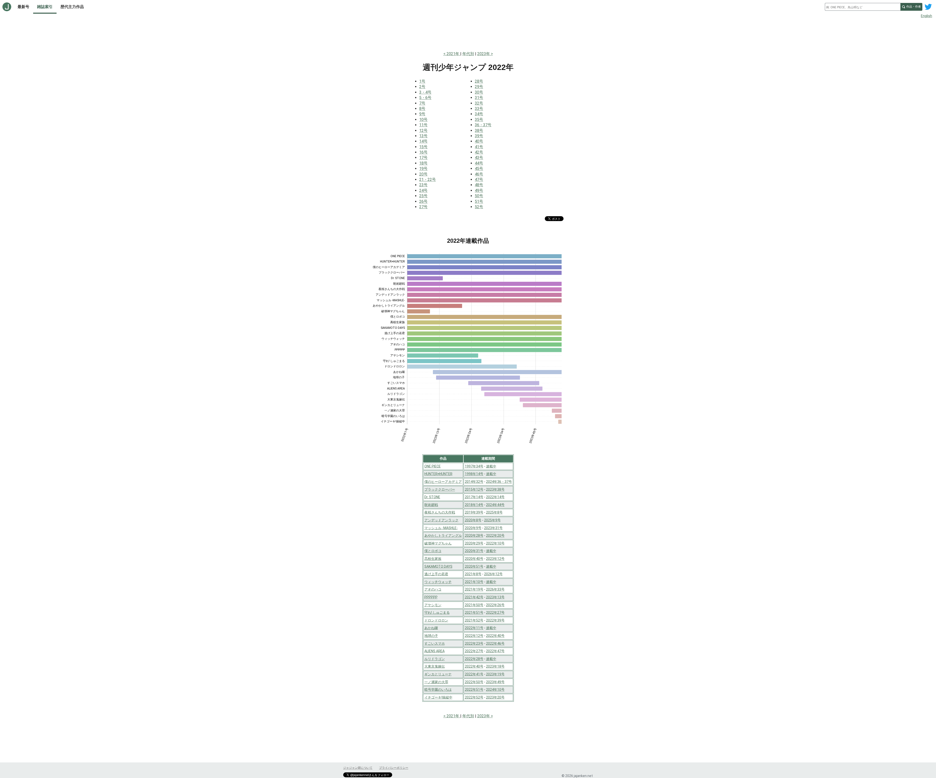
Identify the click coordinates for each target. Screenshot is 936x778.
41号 (479, 147)
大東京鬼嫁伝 (434, 666)
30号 (479, 92)
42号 (479, 152)
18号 (423, 163)
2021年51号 (474, 612)
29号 (479, 86)
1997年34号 (474, 466)
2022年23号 (474, 643)
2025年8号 (494, 512)
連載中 (491, 466)
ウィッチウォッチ (438, 582)
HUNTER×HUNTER (438, 474)
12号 (423, 130)
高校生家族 (432, 559)
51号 (479, 201)
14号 (423, 141)
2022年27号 (495, 612)
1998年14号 (474, 474)
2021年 (453, 53)
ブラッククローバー (439, 489)
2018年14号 (474, 505)
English (926, 16)
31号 (479, 97)
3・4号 (425, 92)
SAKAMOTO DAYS (438, 566)
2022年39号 (495, 620)
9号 (422, 114)
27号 (423, 206)
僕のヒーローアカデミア (443, 482)
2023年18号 (495, 666)
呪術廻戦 (431, 505)
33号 (479, 108)
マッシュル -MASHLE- (441, 528)
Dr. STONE (432, 497)
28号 (479, 81)
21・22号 (427, 179)
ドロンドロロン (436, 620)
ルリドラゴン (434, 659)
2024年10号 (495, 689)
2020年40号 (474, 559)
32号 (479, 103)
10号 (423, 119)
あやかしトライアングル (443, 535)
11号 (423, 125)
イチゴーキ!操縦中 (438, 697)
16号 (423, 152)
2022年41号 (474, 674)
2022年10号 (495, 543)
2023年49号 (495, 682)
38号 (479, 130)
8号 (422, 108)
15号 (423, 147)
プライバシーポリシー (393, 767)
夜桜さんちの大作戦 (439, 512)
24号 (423, 190)
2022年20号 (495, 535)
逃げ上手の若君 (436, 574)
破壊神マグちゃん (438, 543)
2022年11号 (474, 628)
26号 (423, 201)
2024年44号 (495, 505)
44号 (479, 163)
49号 (479, 190)
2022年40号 (495, 636)
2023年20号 (495, 697)
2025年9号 (492, 520)
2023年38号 (495, 489)
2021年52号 (474, 620)
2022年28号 (474, 659)
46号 (479, 174)
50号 (479, 196)
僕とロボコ (432, 551)
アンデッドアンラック (441, 520)
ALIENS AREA (434, 651)
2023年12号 (495, 559)
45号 (479, 168)
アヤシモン (432, 605)
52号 (479, 206)
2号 (422, 86)
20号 (423, 174)
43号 (479, 157)
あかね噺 (431, 628)
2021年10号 (474, 582)
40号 (479, 141)
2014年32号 (474, 482)
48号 (479, 185)
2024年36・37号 (499, 482)
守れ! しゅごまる (437, 612)
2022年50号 (474, 682)
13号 (423, 136)
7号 (422, 103)
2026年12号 (493, 574)
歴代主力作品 (72, 6)
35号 (479, 119)
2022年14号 (495, 497)
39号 (479, 136)
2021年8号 (473, 574)
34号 (479, 114)
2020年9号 (473, 528)
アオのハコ (432, 589)
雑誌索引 (45, 6)
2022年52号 (474, 697)
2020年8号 (473, 520)
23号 (423, 185)
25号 (423, 196)
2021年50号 (474, 605)
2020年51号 (474, 566)
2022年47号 (495, 651)
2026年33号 (495, 589)
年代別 (468, 53)
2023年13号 (495, 597)
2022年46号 (495, 643)
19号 (423, 168)
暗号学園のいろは (438, 689)
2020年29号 (474, 543)
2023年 (484, 53)
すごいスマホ (434, 643)
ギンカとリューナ (438, 674)
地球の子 (431, 636)
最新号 (23, 6)
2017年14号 (474, 497)
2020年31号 (474, 551)
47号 (479, 179)
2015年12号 (474, 489)
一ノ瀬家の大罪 (436, 682)
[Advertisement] (468, 33)
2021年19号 (474, 589)
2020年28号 (474, 535)
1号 (422, 81)
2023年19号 (495, 674)
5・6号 (425, 97)
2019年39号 (474, 512)
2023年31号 (493, 528)
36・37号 (483, 125)
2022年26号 (495, 605)
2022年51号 (474, 689)
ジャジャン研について (357, 767)
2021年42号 (474, 597)
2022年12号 (474, 636)
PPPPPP (431, 597)
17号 (423, 157)
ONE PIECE (432, 466)
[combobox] (862, 7)
